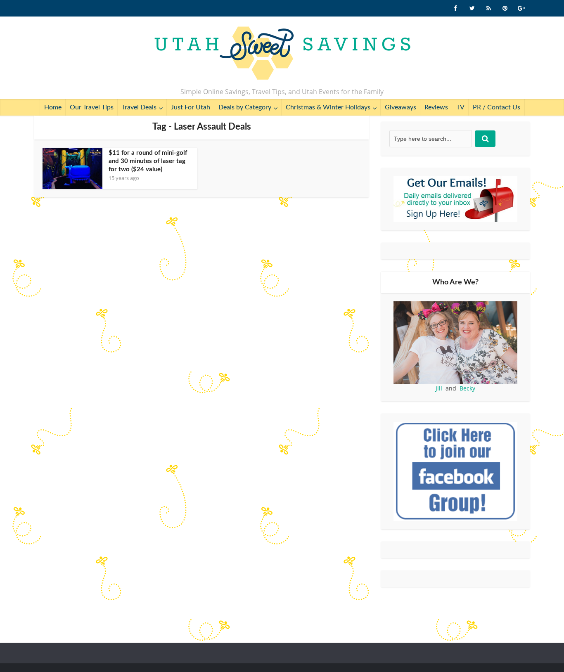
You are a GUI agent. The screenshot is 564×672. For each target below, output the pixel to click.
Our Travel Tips (92, 107)
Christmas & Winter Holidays (328, 107)
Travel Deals (139, 107)
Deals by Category (244, 107)
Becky (467, 388)
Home (53, 107)
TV (460, 107)
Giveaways (400, 107)
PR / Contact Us (496, 107)
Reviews (436, 107)
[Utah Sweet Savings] (282, 54)
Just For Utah (190, 107)
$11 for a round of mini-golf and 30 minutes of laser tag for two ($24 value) (148, 161)
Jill (439, 388)
